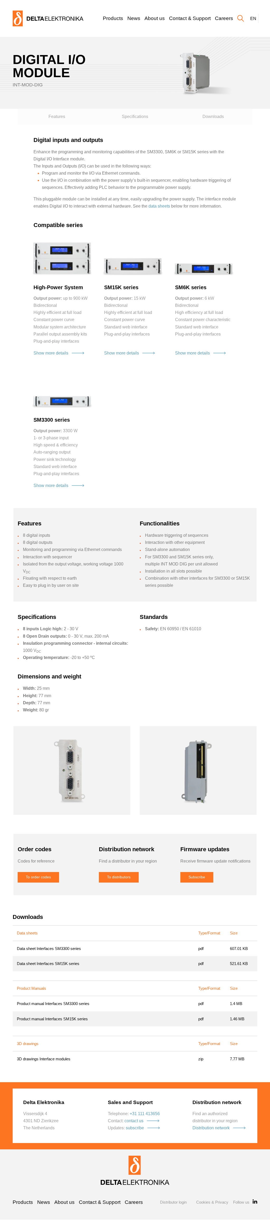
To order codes (38, 877)
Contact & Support (190, 18)
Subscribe (197, 877)
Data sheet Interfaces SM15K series (48, 963)
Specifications (135, 116)
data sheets (159, 206)
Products (113, 18)
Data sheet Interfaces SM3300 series (49, 948)
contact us (133, 1121)
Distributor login (173, 1202)
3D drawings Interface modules (43, 1059)
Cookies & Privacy (212, 1202)
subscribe (135, 1128)
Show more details (50, 353)
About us (154, 18)
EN (253, 18)
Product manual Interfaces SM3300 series (53, 1003)
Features (57, 116)
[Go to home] (48, 18)
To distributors (119, 877)
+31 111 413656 (145, 1113)
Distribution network (211, 1128)
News (133, 18)
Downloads (213, 116)
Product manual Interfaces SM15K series (52, 1019)
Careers (224, 18)
